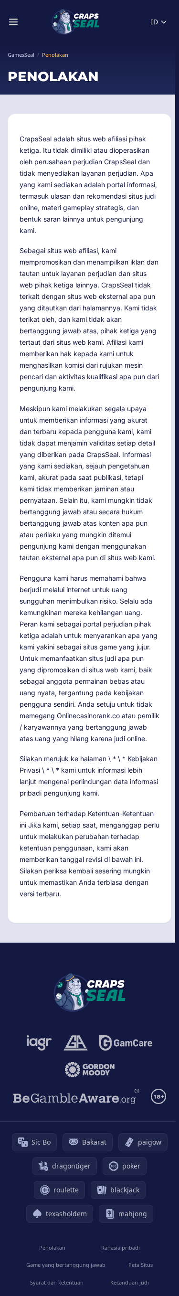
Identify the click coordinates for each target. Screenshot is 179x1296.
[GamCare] (125, 1043)
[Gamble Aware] (76, 1096)
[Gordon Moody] (90, 1069)
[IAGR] (39, 1043)
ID (154, 21)
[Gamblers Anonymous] (75, 1043)
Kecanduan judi (129, 1282)
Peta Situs (140, 1264)
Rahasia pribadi (120, 1247)
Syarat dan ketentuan (57, 1282)
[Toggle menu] (13, 22)
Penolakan (52, 1247)
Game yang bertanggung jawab (65, 1264)
